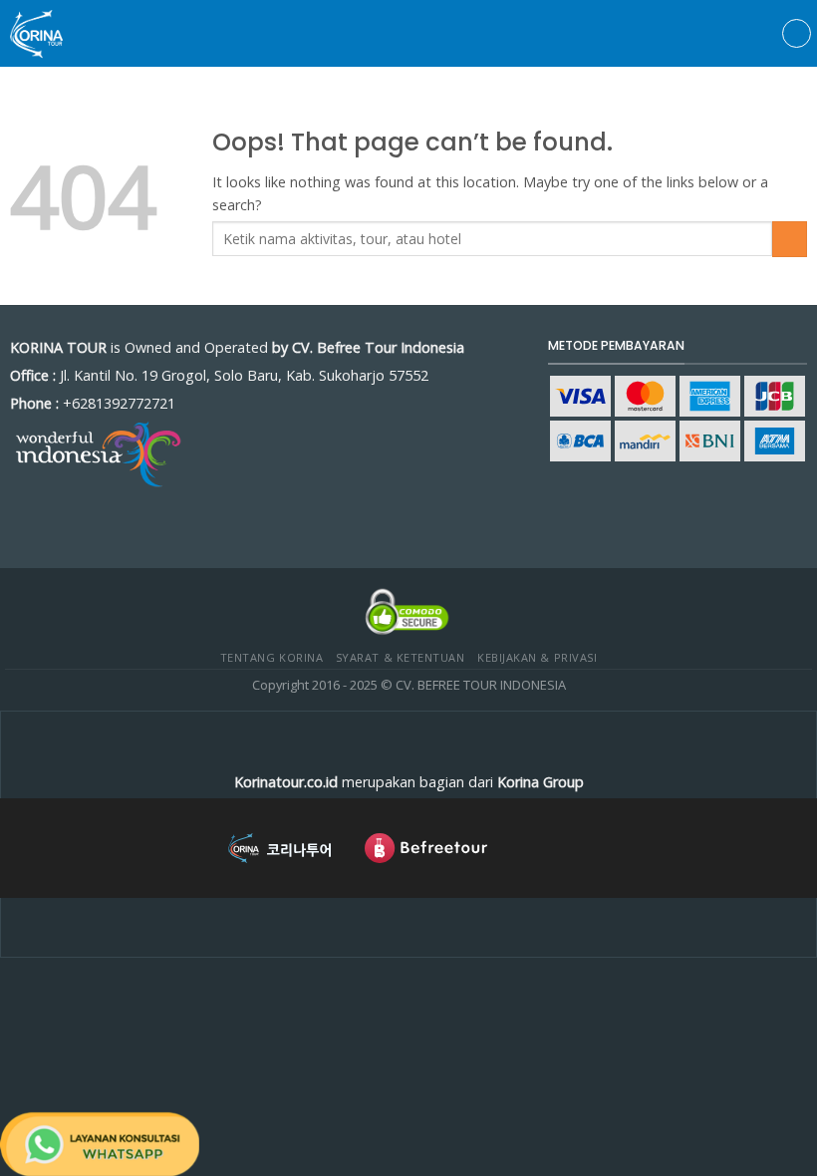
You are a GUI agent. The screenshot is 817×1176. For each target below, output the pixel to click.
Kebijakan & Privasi (537, 657)
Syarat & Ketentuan (400, 657)
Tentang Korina (272, 657)
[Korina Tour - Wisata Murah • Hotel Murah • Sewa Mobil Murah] (44, 33)
